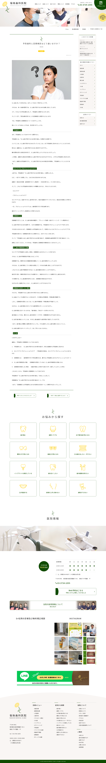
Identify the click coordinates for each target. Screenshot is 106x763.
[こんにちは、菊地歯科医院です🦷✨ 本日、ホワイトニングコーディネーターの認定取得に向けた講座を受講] (61, 629)
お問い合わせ (82, 745)
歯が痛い (59, 708)
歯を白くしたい (61, 725)
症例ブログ (82, 123)
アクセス (73, 4)
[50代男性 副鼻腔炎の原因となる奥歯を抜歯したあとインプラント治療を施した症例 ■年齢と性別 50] (89, 657)
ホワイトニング (83, 92)
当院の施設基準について (85, 725)
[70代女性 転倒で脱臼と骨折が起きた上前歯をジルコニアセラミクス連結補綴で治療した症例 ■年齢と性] (89, 643)
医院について (38, 4)
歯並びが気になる (61, 718)
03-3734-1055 (63, 583)
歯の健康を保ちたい (62, 727)
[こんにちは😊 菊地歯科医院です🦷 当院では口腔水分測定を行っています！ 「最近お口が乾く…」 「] (61, 657)
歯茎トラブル (60, 711)
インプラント (83, 89)
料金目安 (81, 720)
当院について (82, 708)
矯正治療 (82, 80)
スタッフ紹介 (82, 713)
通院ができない (61, 734)
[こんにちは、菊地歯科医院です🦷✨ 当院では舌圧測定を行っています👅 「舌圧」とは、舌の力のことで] (75, 657)
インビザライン (83, 83)
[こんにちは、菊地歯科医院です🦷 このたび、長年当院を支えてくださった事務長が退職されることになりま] (89, 629)
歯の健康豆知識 (83, 120)
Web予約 (81, 742)
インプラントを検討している (64, 723)
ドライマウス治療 (84, 98)
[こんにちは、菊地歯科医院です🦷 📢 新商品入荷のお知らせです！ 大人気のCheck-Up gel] (61, 643)
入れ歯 (81, 86)
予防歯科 (41, 51)
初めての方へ (53, 4)
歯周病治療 (82, 71)
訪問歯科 (82, 104)
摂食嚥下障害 (83, 101)
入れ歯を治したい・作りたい (64, 720)
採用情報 (67, 4)
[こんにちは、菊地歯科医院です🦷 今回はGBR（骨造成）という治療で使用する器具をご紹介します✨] (75, 643)
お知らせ (82, 117)
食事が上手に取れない (62, 732)
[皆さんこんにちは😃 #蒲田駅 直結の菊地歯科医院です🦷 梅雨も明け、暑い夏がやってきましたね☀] (75, 629)
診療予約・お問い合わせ (86, 4)
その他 (81, 107)
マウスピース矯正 (38, 718)
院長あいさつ (82, 711)
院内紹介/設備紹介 (84, 715)
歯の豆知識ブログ (83, 737)
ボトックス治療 (38, 737)
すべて (81, 65)
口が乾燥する (60, 730)
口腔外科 (82, 77)
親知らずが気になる (62, 715)
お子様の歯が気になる (62, 713)
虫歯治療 (82, 68)
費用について (61, 4)
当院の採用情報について (53, 605)
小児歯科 (82, 74)
